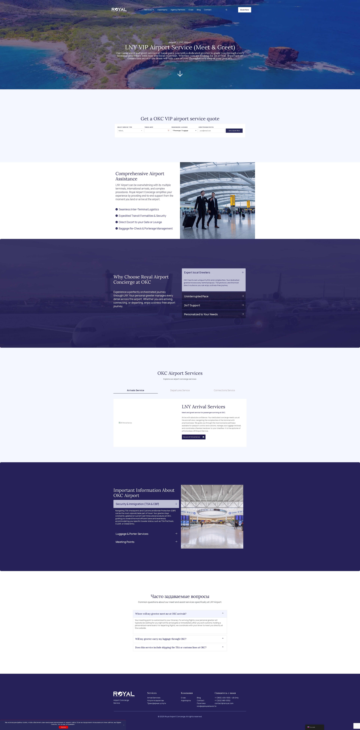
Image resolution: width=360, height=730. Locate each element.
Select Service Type (124, 127)
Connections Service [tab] (224, 390)
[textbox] (130, 131)
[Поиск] (226, 10)
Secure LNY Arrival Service (193, 437)
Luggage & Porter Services (132, 534)
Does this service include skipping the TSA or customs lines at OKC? (170, 647)
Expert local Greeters (197, 272)
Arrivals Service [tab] (135, 390)
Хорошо (63, 727)
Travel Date (148, 127)
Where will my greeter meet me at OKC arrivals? (160, 613)
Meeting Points (125, 542)
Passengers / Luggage (180, 127)
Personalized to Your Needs (201, 314)
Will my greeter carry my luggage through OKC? (160, 639)
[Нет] (124, 725)
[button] (149, 9)
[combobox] (130, 131)
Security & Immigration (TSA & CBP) (137, 504)
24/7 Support (192, 305)
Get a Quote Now (234, 131)
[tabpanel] (180, 423)
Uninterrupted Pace (196, 296)
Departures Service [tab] (180, 390)
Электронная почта (206, 127)
